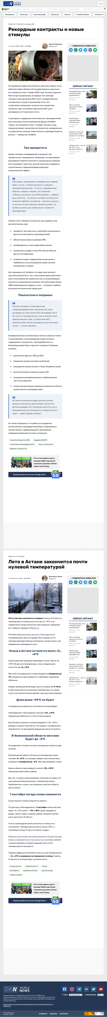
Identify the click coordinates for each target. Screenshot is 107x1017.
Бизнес (68, 15)
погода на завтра (16, 875)
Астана (44, 866)
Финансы (55, 15)
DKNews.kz (34, 628)
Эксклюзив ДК (40, 15)
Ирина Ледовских (55, 44)
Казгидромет (14, 870)
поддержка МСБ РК (40, 440)
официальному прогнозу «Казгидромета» (36, 634)
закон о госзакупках (46, 444)
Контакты (64, 1014)
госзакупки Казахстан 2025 (20, 440)
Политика (24, 15)
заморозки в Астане (30, 870)
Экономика (9, 15)
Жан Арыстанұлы (55, 576)
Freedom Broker (82, 15)
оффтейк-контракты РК (18, 449)
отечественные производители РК (22, 444)
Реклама (53, 1014)
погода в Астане (15, 866)
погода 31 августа (31, 866)
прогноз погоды (47, 870)
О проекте (43, 1014)
